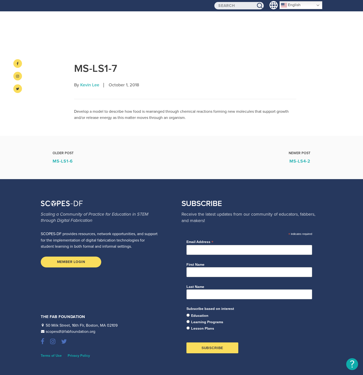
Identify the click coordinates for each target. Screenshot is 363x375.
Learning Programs (207, 322)
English (294, 4)
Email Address (199, 242)
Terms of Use (51, 356)
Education (199, 316)
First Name (195, 264)
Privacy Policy (79, 356)
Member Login (71, 262)
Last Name (195, 287)
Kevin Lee (89, 85)
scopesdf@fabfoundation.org (70, 331)
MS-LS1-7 (95, 68)
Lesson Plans (202, 328)
